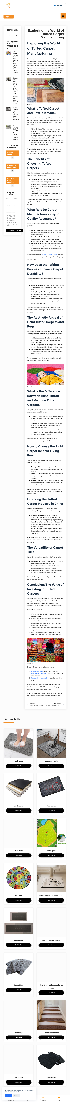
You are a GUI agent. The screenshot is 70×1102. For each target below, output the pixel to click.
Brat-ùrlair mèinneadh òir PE (51, 940)
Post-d (8, 205)
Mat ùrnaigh (18, 1033)
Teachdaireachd (10, 212)
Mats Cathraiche (51, 761)
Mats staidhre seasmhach (39, 678)
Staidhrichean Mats (51, 1033)
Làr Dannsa (18, 806)
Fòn (14, 205)
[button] (12, 157)
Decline (16, 1095)
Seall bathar (18, 766)
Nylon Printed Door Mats (39, 673)
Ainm (7, 198)
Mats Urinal (51, 1077)
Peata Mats (18, 985)
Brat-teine (19, 851)
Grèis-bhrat (18, 1077)
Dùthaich (15, 198)
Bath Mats (19, 761)
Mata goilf (51, 851)
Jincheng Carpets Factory (49, 254)
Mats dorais (51, 806)
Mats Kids (19, 895)
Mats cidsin (18, 940)
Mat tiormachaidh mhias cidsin (51, 895)
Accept (8, 1095)
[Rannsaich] (16, 35)
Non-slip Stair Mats (37, 671)
